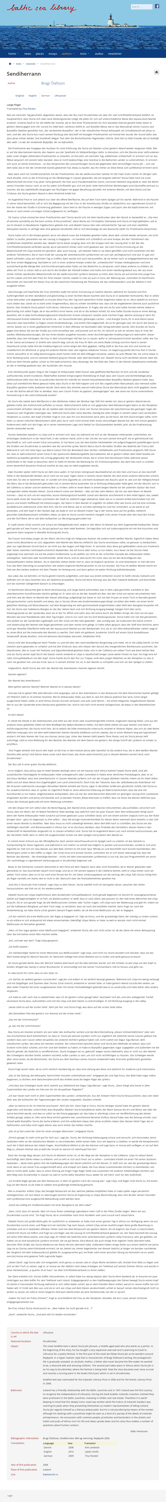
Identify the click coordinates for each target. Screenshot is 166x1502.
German (45, 95)
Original (19, 95)
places (40, 53)
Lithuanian (60, 95)
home (12, 53)
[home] (42, 9)
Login (10, 1495)
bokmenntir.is (50, 1474)
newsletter (115, 53)
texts (83, 53)
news (27, 53)
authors (67, 53)
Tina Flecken (29, 108)
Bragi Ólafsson (53, 83)
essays (53, 53)
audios (99, 53)
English (33, 95)
